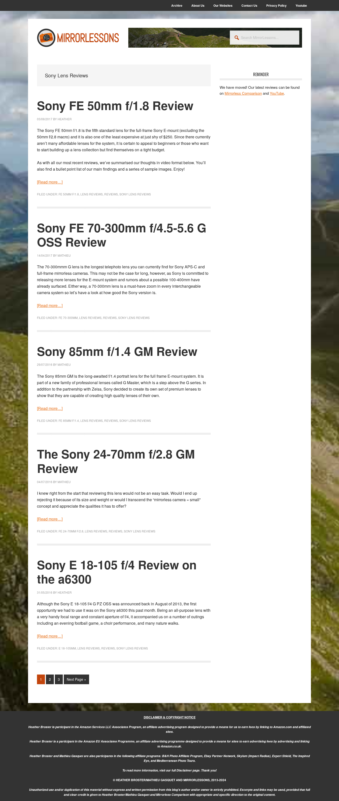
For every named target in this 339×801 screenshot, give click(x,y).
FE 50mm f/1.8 (69, 194)
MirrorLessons (78, 38)
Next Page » (76, 680)
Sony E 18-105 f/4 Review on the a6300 (117, 571)
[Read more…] (50, 182)
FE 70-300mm (68, 317)
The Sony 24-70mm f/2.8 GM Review (116, 461)
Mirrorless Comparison (243, 93)
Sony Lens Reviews (135, 194)
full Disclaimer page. (185, 770)
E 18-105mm (67, 648)
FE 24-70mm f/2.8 (71, 531)
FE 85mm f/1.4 (69, 420)
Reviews (111, 194)
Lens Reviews (91, 194)
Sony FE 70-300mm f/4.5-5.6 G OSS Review (121, 234)
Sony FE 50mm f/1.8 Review (115, 105)
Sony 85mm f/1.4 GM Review (117, 351)
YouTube (277, 93)
